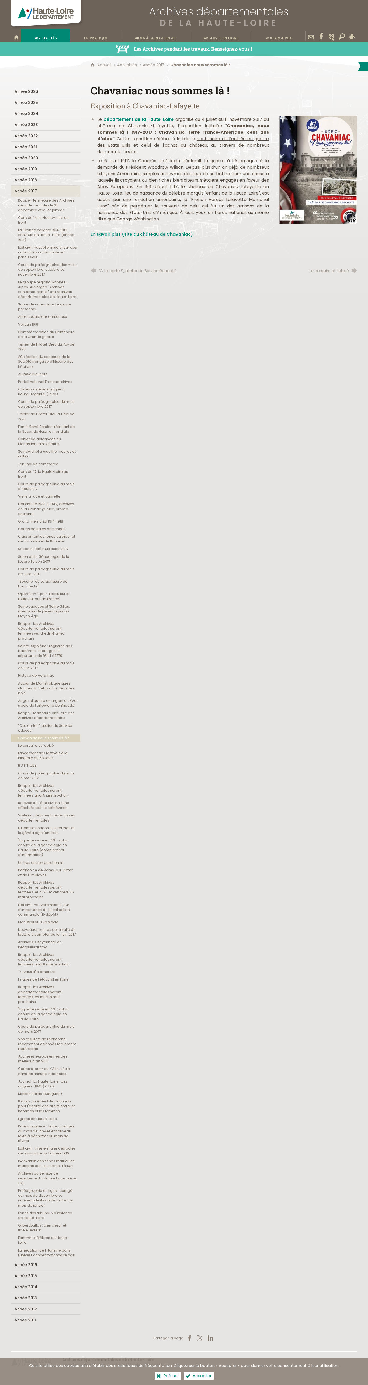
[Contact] (311, 35)
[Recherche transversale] (341, 35)
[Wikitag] (331, 35)
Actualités (127, 65)
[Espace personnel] (352, 35)
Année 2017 (153, 65)
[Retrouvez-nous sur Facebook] (321, 35)
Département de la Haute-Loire (138, 119)
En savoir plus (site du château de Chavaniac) (142, 234)
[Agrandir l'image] (318, 170)
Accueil (104, 65)
